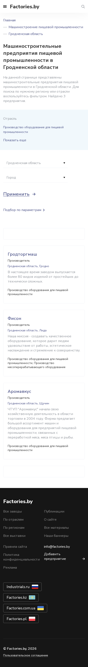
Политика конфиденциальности (21, 557)
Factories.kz (17, 597)
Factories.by (24, 6)
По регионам (13, 527)
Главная (9, 20)
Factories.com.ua (21, 608)
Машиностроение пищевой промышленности (46, 27)
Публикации (54, 511)
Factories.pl (17, 618)
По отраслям (13, 519)
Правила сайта (15, 546)
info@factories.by (57, 546)
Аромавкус (19, 391)
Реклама (10, 567)
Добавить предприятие (55, 556)
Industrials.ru (18, 586)
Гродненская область (26, 34)
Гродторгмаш (22, 254)
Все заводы (12, 511)
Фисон (14, 318)
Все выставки (14, 535)
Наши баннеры (56, 535)
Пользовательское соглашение (25, 655)
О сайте (50, 519)
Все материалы (56, 527)
